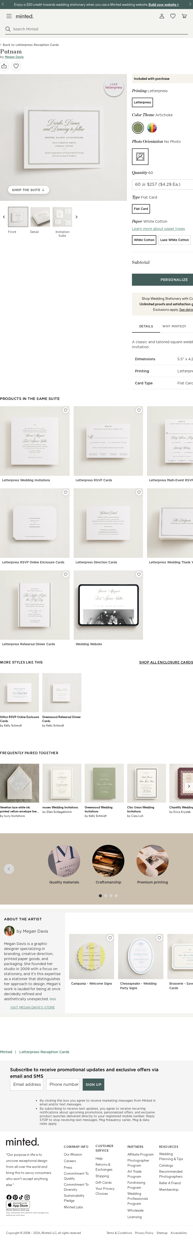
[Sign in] (162, 16)
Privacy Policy (144, 1233)
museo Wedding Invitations (60, 807)
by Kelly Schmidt (11, 725)
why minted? (174, 326)
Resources (168, 1147)
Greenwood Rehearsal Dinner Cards (61, 719)
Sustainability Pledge (74, 1198)
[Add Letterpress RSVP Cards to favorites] (139, 410)
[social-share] (4, 66)
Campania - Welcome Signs (91, 983)
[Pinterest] (15, 1197)
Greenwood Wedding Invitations (99, 809)
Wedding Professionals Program (137, 1198)
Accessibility (179, 1233)
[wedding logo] (24, 16)
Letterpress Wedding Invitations (26, 480)
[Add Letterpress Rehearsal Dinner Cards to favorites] (66, 574)
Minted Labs (73, 1207)
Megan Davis (14, 57)
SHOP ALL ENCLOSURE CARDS (166, 662)
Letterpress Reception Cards (44, 1052)
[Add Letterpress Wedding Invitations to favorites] (66, 410)
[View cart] (184, 16)
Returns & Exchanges (103, 1167)
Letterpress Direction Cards (96, 562)
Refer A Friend (170, 1182)
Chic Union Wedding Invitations (140, 809)
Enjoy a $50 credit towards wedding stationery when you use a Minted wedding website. (81, 4)
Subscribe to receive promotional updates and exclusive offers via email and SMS (84, 1073)
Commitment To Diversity (76, 1187)
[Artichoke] (138, 128)
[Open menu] (9, 16)
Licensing (134, 1216)
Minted (6, 1052)
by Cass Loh (135, 816)
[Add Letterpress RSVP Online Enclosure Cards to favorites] (66, 492)
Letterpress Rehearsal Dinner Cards (28, 644)
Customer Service (104, 1148)
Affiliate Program (140, 1154)
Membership (168, 1189)
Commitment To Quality (76, 1176)
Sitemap (162, 1233)
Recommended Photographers (170, 1174)
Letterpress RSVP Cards (94, 480)
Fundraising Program (136, 1185)
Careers (70, 1160)
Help (99, 1158)
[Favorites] (173, 16)
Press (68, 1167)
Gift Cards (103, 1182)
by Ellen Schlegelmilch (57, 812)
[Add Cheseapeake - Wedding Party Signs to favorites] (159, 938)
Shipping (102, 1175)
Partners (135, 1147)
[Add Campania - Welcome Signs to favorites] (110, 938)
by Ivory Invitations (12, 816)
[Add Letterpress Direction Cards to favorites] (139, 492)
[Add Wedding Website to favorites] (139, 574)
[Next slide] (76, 217)
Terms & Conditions (119, 1233)
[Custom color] (152, 128)
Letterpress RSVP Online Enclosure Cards (33, 562)
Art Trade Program (134, 1174)
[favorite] (16, 66)
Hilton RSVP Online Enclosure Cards (19, 719)
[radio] (142, 102)
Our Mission (73, 1154)
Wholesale (135, 1210)
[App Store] (28, 1205)
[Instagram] (27, 1197)
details (146, 326)
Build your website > (164, 4)
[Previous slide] (4, 217)
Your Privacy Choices (105, 1191)
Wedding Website (89, 644)
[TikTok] (21, 1197)
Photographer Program (138, 1163)
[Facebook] (9, 1197)
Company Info (76, 1147)
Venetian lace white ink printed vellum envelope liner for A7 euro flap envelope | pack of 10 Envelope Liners (18, 809)
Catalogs (166, 1165)
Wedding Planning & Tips (171, 1156)
